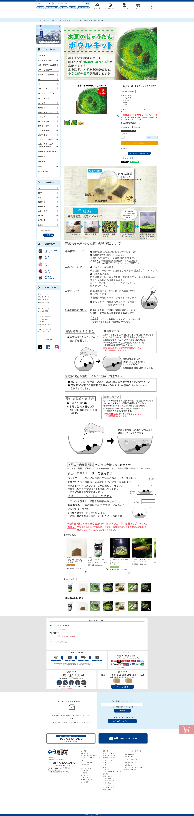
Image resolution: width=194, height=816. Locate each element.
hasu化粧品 (43, 171)
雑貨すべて (42, 162)
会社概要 (84, 751)
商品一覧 (105, 751)
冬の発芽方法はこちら (131, 123)
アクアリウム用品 (45, 139)
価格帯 (41, 225)
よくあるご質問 (86, 768)
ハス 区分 (42, 211)
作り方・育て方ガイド (46, 308)
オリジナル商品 (108, 788)
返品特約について (127, 149)
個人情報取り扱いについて (133, 769)
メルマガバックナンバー (133, 759)
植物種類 (41, 206)
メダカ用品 (42, 135)
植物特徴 (41, 202)
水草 (40, 7)
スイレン (72, 7)
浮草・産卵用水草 (45, 70)
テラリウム (42, 117)
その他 (41, 215)
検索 (87, 4)
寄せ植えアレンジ (44, 297)
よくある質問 (43, 311)
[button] (65, 556)
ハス (63, 7)
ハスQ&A (84, 775)
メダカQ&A (85, 782)
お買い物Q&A (86, 770)
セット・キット (108, 785)
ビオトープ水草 (44, 60)
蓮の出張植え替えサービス (90, 755)
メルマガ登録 (129, 757)
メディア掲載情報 (44, 317)
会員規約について (130, 765)
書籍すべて (42, 156)
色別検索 (41, 220)
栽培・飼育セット (45, 112)
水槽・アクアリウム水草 (47, 65)
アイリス (106, 769)
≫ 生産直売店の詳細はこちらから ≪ (59, 642)
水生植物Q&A (86, 773)
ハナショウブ (43, 98)
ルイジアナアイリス (46, 93)
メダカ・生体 (43, 130)
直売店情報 (84, 753)
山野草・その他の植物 (47, 151)
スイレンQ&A (86, 777)
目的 (40, 193)
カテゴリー (42, 188)
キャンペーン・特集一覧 (132, 751)
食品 (40, 166)
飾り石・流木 (43, 126)
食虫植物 (41, 103)
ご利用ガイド (85, 765)
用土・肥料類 (43, 121)
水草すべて (42, 56)
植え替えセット (44, 303)
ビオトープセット (44, 294)
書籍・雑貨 (107, 790)
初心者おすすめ (83, 7)
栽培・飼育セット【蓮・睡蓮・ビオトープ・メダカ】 (64, 20)
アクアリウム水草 (52, 7)
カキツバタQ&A (86, 780)
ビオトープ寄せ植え (46, 75)
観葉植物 (41, 108)
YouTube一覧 (129, 754)
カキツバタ (42, 88)
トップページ (41, 20)
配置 (40, 197)
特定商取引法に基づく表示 (133, 767)
